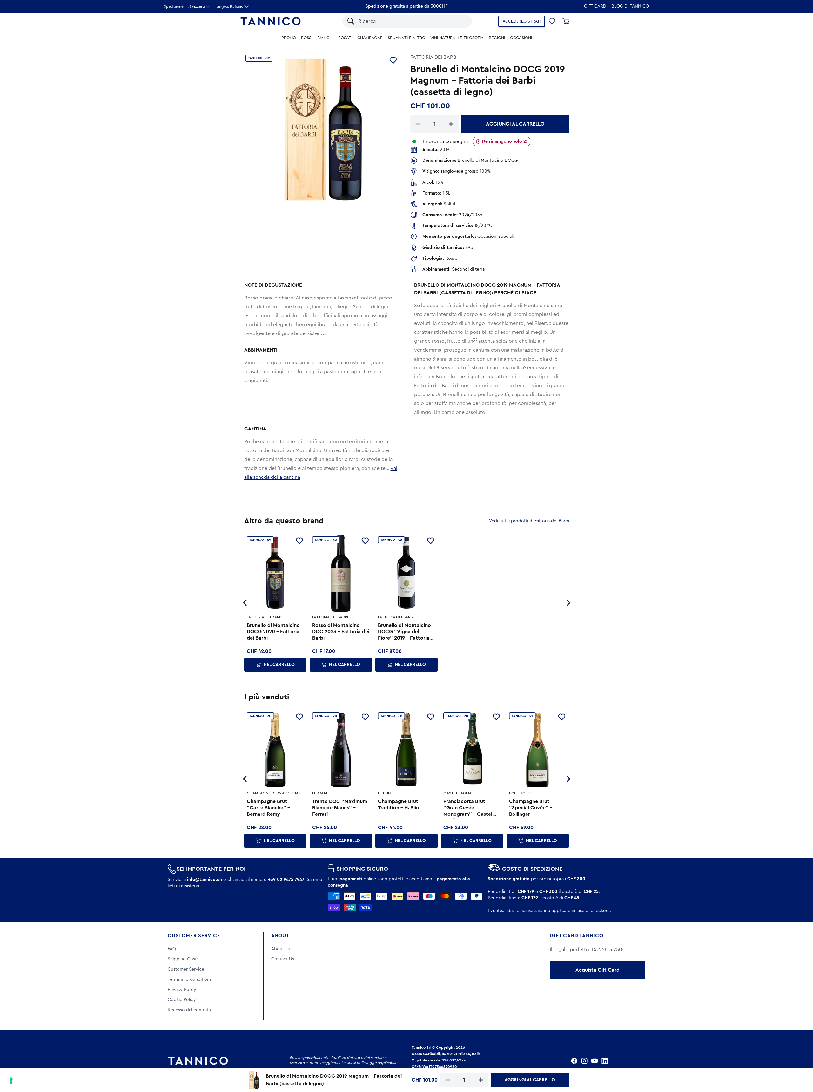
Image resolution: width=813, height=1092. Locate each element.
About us (280, 949)
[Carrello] (566, 21)
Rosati (345, 38)
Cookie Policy (182, 1000)
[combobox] (402, 21)
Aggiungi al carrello (515, 124)
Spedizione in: (184, 6)
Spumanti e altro (406, 38)
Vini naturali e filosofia (457, 38)
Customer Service (194, 935)
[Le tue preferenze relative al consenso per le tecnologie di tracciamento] (11, 1081)
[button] (459, 21)
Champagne (370, 38)
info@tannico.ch (204, 879)
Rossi (306, 38)
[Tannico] (270, 21)
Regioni (497, 38)
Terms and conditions (190, 979)
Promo (288, 38)
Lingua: (229, 6)
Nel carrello (279, 665)
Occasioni (521, 38)
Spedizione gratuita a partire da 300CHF (406, 6)
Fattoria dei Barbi (434, 57)
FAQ (172, 949)
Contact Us (282, 959)
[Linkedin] (604, 1061)
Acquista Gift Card (597, 969)
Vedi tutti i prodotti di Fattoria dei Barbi (529, 521)
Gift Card (595, 6)
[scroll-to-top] (799, 1061)
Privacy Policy (182, 989)
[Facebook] (574, 1061)
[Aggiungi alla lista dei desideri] (393, 60)
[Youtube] (594, 1061)
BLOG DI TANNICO (630, 6)
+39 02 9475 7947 (286, 879)
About (280, 935)
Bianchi (325, 38)
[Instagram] (584, 1061)
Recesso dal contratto (190, 1010)
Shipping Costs (183, 959)
